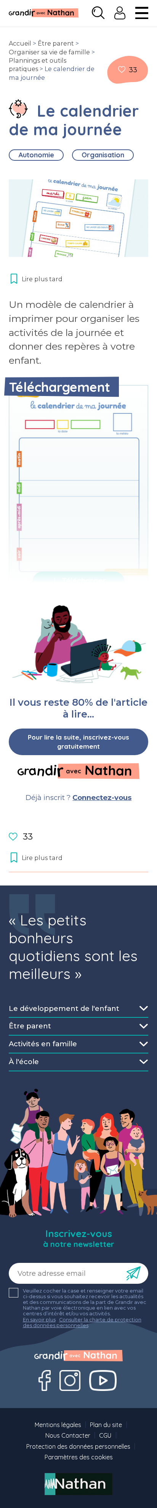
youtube (103, 1380)
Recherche (98, 12)
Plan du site (106, 1425)
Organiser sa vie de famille (49, 52)
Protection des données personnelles (78, 1446)
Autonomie (36, 154)
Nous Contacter (67, 1435)
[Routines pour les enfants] (18, 108)
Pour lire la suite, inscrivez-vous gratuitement (78, 741)
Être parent (56, 43)
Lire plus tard (121, 69)
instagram (69, 1380)
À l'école (24, 1061)
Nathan (79, 1484)
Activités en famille (43, 1043)
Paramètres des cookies (79, 1457)
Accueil (20, 43)
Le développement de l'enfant (64, 1008)
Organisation (103, 154)
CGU (105, 1435)
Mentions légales (58, 1425)
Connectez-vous (101, 797)
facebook (44, 1380)
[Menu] (141, 13)
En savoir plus (39, 1320)
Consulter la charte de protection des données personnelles (82, 1322)
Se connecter (120, 12)
